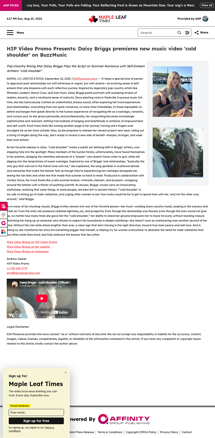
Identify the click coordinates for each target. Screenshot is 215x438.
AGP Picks (10, 5)
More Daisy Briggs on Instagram (28, 251)
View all (207, 5)
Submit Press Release (80, 432)
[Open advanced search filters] (187, 32)
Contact (187, 432)
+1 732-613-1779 (17, 268)
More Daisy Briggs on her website (28, 246)
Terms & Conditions (110, 432)
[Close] (65, 372)
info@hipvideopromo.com (23, 273)
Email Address (19, 405)
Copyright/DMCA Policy (141, 432)
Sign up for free (36, 421)
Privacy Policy (169, 432)
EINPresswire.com (84, 78)
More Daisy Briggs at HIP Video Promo (32, 242)
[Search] (179, 32)
